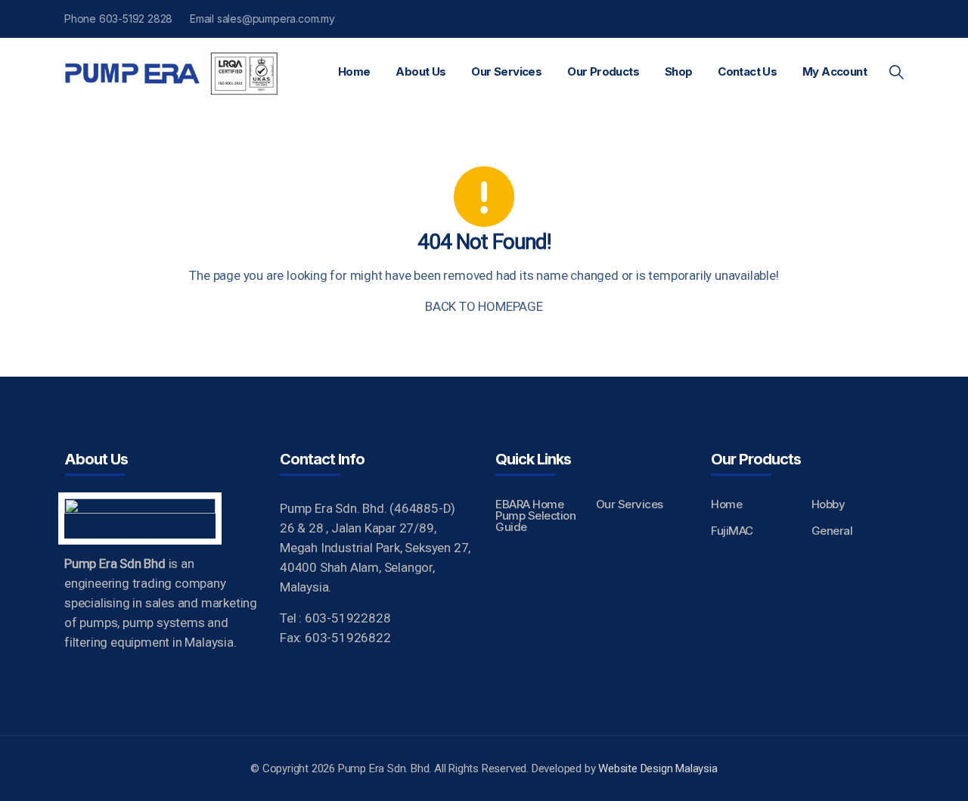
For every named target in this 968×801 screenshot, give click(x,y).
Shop (679, 71)
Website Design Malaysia (657, 768)
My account (834, 71)
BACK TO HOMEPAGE (484, 306)
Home (354, 71)
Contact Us (747, 71)
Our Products (603, 71)
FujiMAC (732, 530)
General (832, 530)
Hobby (828, 504)
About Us (420, 71)
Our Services (506, 71)
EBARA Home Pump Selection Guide (535, 515)
